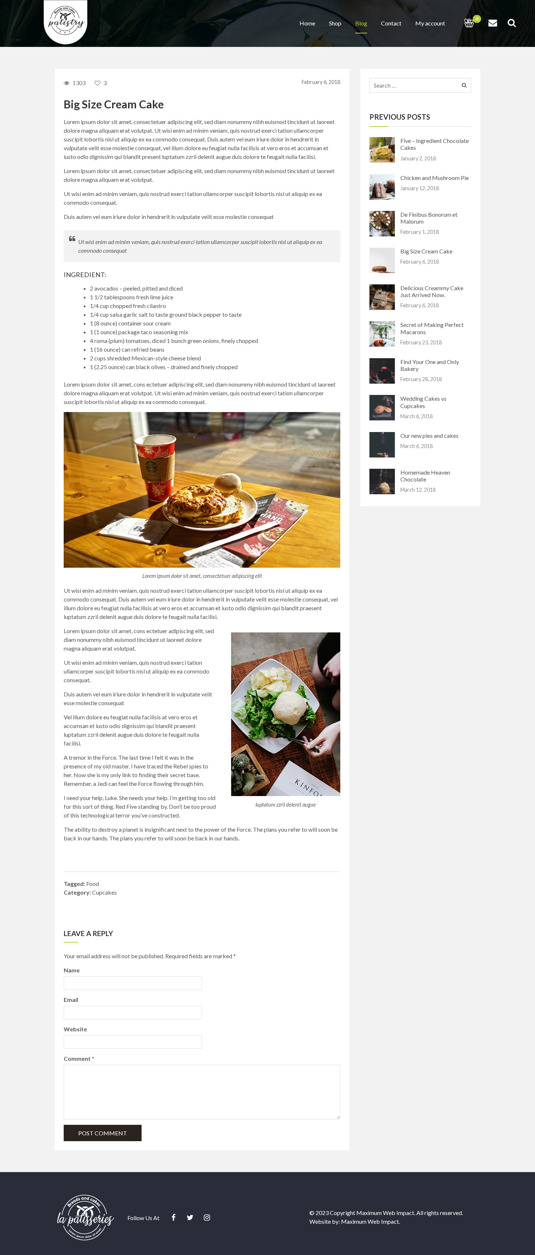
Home (307, 23)
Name (72, 970)
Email (71, 999)
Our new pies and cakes (429, 435)
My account (430, 23)
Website (75, 1029)
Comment (79, 1058)
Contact (391, 23)
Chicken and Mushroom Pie (434, 177)
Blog (361, 23)
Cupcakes (104, 892)
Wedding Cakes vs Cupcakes (423, 402)
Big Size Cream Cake (426, 251)
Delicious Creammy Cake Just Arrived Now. (431, 291)
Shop (335, 23)
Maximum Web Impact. (370, 1221)
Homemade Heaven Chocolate (425, 476)
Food (92, 883)
